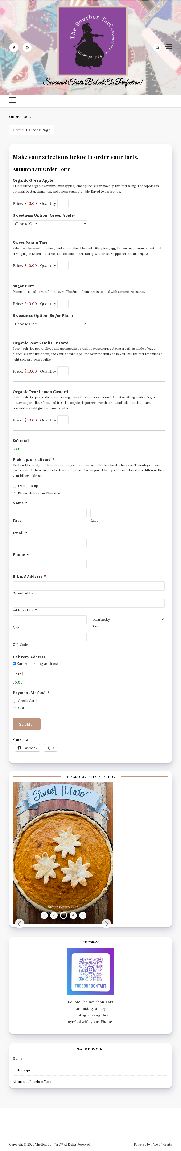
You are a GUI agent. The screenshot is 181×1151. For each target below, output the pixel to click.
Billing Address (29, 576)
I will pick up (28, 486)
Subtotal (21, 440)
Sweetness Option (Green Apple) (44, 215)
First (17, 521)
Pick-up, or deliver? (33, 459)
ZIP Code (20, 645)
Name (20, 503)
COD (21, 708)
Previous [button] (19, 923)
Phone (21, 554)
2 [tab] (54, 915)
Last (94, 521)
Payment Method (31, 692)
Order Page (22, 1070)
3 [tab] (63, 915)
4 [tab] (73, 915)
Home (17, 1058)
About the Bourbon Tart (32, 1081)
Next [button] (106, 923)
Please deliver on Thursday (39, 493)
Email (20, 532)
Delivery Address (29, 656)
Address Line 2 (25, 610)
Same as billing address (38, 663)
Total (18, 673)
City (16, 628)
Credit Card (27, 700)
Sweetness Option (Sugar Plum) (43, 315)
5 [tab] (83, 915)
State (95, 626)
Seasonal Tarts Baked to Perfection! (92, 83)
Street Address (25, 593)
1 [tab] (44, 915)
